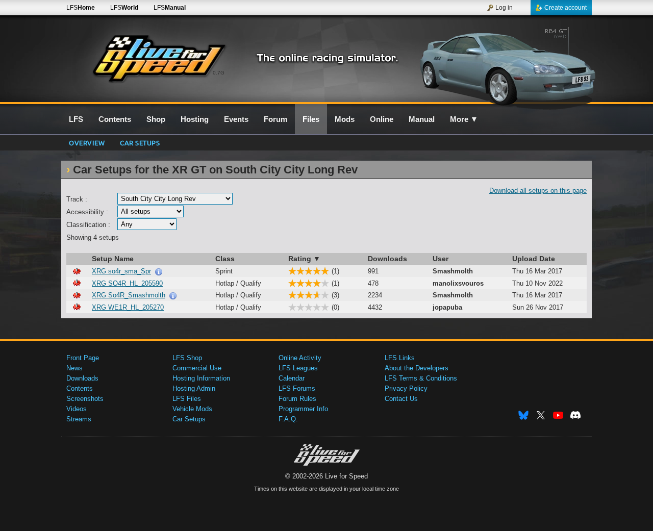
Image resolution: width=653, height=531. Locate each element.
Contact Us (401, 398)
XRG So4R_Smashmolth (128, 295)
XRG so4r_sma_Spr (121, 271)
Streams (78, 419)
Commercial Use (196, 368)
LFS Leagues (298, 368)
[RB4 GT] (504, 64)
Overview (87, 142)
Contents (79, 388)
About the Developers (416, 368)
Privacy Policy (406, 388)
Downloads (82, 378)
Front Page (82, 358)
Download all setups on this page (538, 190)
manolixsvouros (458, 283)
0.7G (218, 72)
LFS (80, 7)
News (74, 368)
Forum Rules (297, 398)
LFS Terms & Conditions (421, 378)
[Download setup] (76, 271)
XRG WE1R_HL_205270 (128, 307)
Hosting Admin (193, 388)
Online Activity (300, 358)
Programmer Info (303, 409)
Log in (504, 7)
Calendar (292, 378)
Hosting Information (201, 378)
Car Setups (189, 419)
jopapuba (447, 307)
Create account (565, 7)
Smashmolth (453, 271)
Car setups (140, 142)
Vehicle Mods (192, 409)
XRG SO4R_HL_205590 (127, 283)
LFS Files (186, 398)
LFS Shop (187, 358)
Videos (76, 409)
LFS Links (400, 358)
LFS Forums (297, 388)
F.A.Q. (288, 419)
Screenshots (85, 398)
